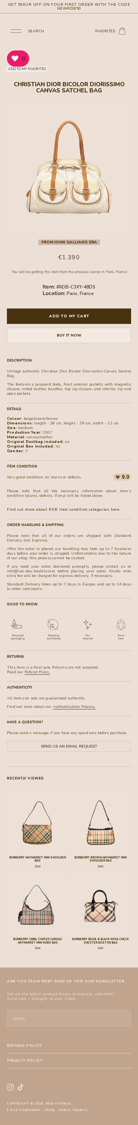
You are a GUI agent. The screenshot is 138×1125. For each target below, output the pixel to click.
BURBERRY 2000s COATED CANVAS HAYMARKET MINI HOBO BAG (37, 941)
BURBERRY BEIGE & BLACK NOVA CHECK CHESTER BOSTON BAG (100, 941)
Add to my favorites (27, 69)
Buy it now (69, 335)
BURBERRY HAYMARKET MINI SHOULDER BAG (37, 859)
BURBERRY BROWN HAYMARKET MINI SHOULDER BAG (100, 859)
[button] (16, 30)
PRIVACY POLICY (25, 1060)
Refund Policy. (37, 672)
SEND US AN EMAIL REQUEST (69, 746)
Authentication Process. (74, 706)
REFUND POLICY (24, 1045)
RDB (50, 1104)
